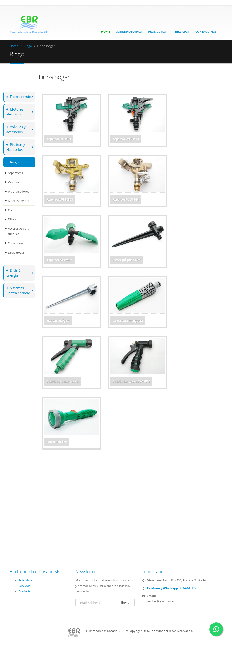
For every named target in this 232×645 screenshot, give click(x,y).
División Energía (14, 273)
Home (105, 31)
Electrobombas (21, 96)
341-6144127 (171, 588)
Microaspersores (19, 201)
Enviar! (126, 602)
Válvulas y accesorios (16, 129)
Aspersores (15, 173)
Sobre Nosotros (129, 31)
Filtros (12, 219)
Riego (28, 46)
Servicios (182, 31)
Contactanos (206, 31)
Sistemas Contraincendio (18, 290)
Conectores (15, 243)
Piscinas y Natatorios (15, 147)
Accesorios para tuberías (18, 231)
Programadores (18, 191)
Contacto (25, 591)
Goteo (12, 210)
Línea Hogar (16, 252)
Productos (157, 31)
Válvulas (13, 182)
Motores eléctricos (14, 112)
